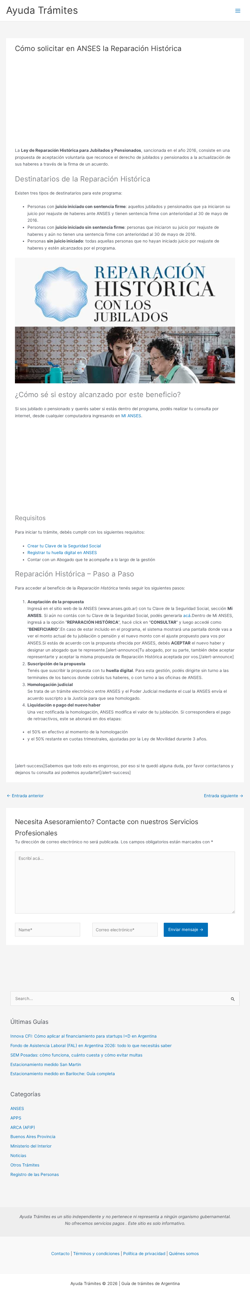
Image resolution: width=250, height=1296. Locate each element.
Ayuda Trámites (42, 10)
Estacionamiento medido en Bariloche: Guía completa (62, 1073)
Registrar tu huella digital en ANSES (62, 552)
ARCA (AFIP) (22, 1127)
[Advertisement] (125, 104)
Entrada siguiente (223, 795)
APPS (15, 1117)
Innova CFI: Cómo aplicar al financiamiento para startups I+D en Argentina (83, 1036)
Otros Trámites (24, 1165)
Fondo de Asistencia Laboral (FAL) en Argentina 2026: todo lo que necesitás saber (91, 1045)
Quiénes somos (184, 1253)
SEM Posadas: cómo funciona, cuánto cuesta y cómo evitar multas (76, 1055)
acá (187, 615)
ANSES (17, 1108)
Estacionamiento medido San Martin (45, 1064)
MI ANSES (131, 415)
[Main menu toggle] (238, 10)
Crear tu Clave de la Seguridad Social (64, 545)
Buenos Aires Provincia (32, 1136)
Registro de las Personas (34, 1174)
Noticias (18, 1155)
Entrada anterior (25, 795)
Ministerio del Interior (31, 1146)
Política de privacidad (144, 1253)
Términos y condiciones (96, 1253)
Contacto (60, 1253)
